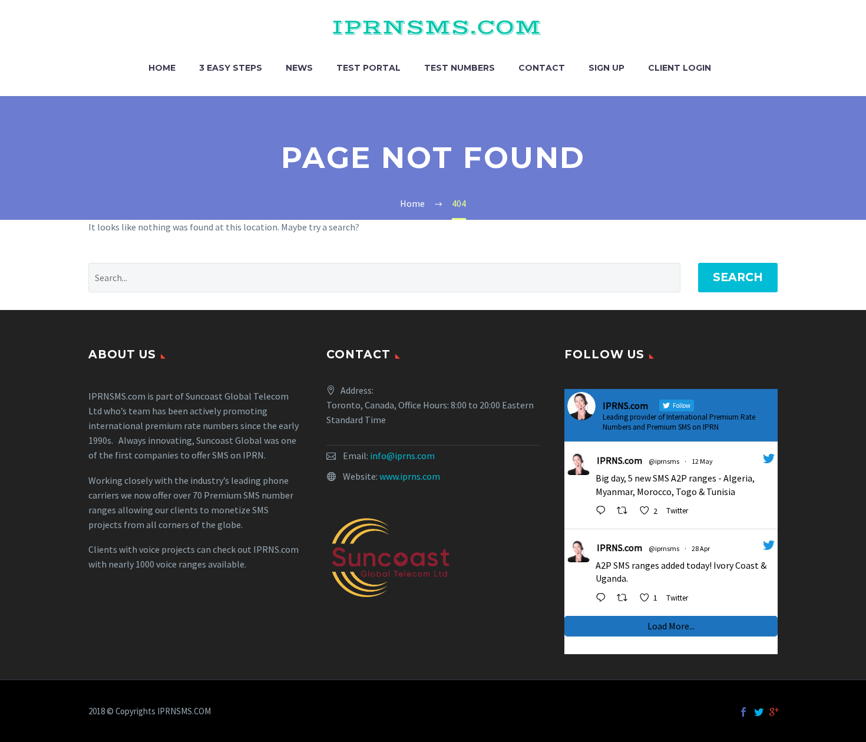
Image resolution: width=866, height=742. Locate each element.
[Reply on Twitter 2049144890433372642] (603, 598)
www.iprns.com (409, 476)
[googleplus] (774, 712)
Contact (541, 67)
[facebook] (743, 712)
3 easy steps (230, 67)
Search (738, 277)
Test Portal (368, 67)
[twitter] (758, 712)
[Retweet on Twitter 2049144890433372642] (625, 598)
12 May (702, 461)
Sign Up (606, 67)
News (299, 67)
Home (162, 67)
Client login (679, 67)
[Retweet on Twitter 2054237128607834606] (625, 511)
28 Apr (701, 548)
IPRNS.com (619, 460)
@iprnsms (664, 461)
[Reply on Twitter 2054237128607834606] (603, 511)
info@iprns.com (402, 455)
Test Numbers (459, 67)
